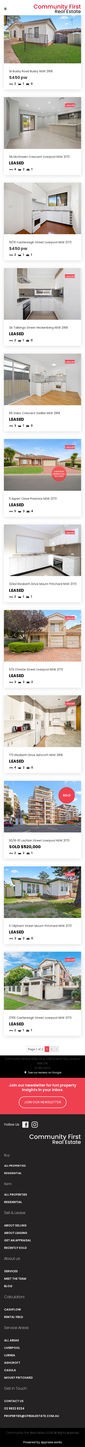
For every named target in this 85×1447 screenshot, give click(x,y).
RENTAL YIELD (13, 1317)
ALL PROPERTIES (15, 1166)
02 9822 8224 (42, 1068)
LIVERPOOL (12, 1348)
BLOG (8, 1286)
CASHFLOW (12, 1309)
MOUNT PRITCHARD (18, 1378)
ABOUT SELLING (15, 1225)
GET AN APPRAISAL (17, 1240)
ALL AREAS (11, 1340)
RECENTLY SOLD (15, 1248)
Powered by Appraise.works (42, 1442)
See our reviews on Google (44, 1072)
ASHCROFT (12, 1363)
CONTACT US (14, 1401)
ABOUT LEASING (15, 1233)
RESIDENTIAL (12, 1173)
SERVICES (11, 1271)
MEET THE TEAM (15, 1279)
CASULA (10, 1370)
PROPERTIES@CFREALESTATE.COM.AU (31, 1416)
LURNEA (9, 1355)
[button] (5, 7)
